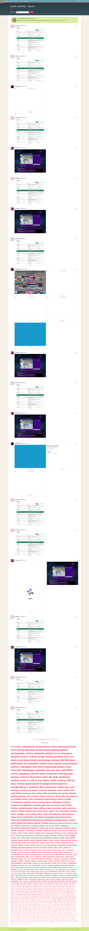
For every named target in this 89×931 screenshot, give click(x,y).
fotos (57, 916)
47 (46, 739)
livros (73, 884)
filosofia (38, 914)
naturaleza (71, 920)
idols (19, 916)
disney (37, 913)
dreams (40, 852)
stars (12, 873)
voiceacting (53, 906)
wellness (12, 904)
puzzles (44, 861)
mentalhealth (15, 854)
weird (13, 822)
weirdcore (47, 830)
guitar (51, 811)
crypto (26, 845)
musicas (35, 908)
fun (25, 763)
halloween (22, 900)
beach (70, 916)
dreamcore (44, 867)
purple (20, 898)
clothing (70, 833)
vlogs (30, 909)
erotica (73, 906)
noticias (34, 913)
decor (67, 910)
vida (50, 898)
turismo (22, 902)
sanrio (57, 805)
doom (58, 891)
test (29, 790)
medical (24, 896)
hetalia (73, 905)
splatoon (57, 859)
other (60, 847)
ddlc (56, 921)
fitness (13, 838)
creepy (68, 889)
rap (29, 859)
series (58, 796)
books (47, 749)
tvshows (57, 842)
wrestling (75, 875)
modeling (22, 897)
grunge (75, 881)
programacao (27, 901)
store (53, 886)
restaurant (28, 898)
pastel (53, 888)
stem (63, 916)
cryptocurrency (58, 914)
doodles (60, 910)
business (52, 790)
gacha (61, 904)
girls (56, 886)
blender (65, 867)
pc (56, 888)
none (67, 879)
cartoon (67, 857)
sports (58, 763)
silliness (42, 920)
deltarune (15, 820)
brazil (23, 901)
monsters (48, 896)
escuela (22, 891)
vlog (21, 883)
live (16, 909)
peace (41, 921)
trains (50, 888)
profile (65, 847)
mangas (44, 897)
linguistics (46, 852)
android (18, 886)
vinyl (22, 913)
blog (32, 749)
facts (11, 917)
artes (26, 891)
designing (54, 881)
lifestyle (14, 808)
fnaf (46, 825)
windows (73, 859)
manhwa (57, 883)
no (11, 871)
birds (51, 840)
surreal (73, 902)
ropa (45, 896)
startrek (51, 910)
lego (43, 893)
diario (54, 920)
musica (24, 756)
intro (25, 859)
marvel (52, 854)
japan (43, 833)
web (63, 770)
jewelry (47, 879)
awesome (13, 884)
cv (26, 905)
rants (23, 904)
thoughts (33, 828)
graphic (58, 879)
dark (69, 871)
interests (43, 847)
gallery (56, 865)
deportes (42, 870)
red (36, 920)
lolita (44, 886)
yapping (51, 901)
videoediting (26, 893)
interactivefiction (62, 917)
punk (52, 796)
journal (63, 783)
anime (54, 746)
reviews (71, 820)
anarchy (45, 908)
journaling (52, 793)
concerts (45, 906)
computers (52, 773)
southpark (28, 894)
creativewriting (13, 913)
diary (42, 773)
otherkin (47, 898)
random (15, 780)
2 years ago (76, 25)
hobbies (41, 825)
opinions (38, 921)
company (39, 910)
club (28, 921)
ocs (72, 756)
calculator (31, 914)
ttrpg (57, 817)
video (45, 776)
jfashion (13, 870)
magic (37, 833)
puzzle (19, 852)
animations (38, 857)
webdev (27, 886)
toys (63, 854)
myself (68, 870)
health (66, 790)
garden (24, 905)
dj (72, 888)
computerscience (68, 891)
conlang (43, 909)
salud (54, 894)
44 (41, 739)
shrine (75, 873)
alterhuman (39, 905)
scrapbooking (29, 902)
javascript (21, 822)
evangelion (46, 916)
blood (43, 914)
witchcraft (34, 842)
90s (63, 796)
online (36, 870)
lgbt (43, 805)
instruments (31, 917)
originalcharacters (65, 823)
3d (12, 799)
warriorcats (56, 893)
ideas (74, 896)
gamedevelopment (25, 847)
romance (49, 850)
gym (47, 854)
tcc (38, 897)
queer (28, 783)
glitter (26, 912)
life (48, 770)
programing (49, 766)
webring (19, 921)
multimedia (46, 891)
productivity (51, 920)
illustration (35, 776)
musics (58, 912)
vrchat (14, 916)
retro (58, 770)
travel (68, 766)
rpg (34, 811)
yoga (17, 889)
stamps (44, 857)
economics (27, 897)
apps (12, 857)
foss (61, 906)
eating (44, 900)
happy (26, 921)
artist (34, 802)
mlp (75, 833)
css (52, 805)
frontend (27, 920)
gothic (40, 854)
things (74, 883)
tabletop (41, 896)
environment (14, 888)
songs (30, 877)
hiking (57, 857)
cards (16, 908)
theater (57, 884)
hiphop (41, 873)
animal (32, 912)
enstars (67, 901)
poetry (14, 760)
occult (45, 845)
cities (54, 921)
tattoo (52, 905)
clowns (59, 886)
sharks (52, 884)
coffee (42, 828)
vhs (72, 897)
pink (70, 773)
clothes (73, 811)
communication (66, 912)
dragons (51, 865)
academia (74, 898)
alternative (29, 835)
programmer (34, 891)
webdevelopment (17, 863)
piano (60, 867)
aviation (20, 904)
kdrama (15, 897)
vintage (44, 822)
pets (46, 828)
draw (39, 888)
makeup (41, 802)
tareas (30, 923)
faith (66, 920)
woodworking (51, 921)
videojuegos (28, 770)
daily (24, 912)
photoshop (15, 923)
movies (39, 749)
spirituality (26, 825)
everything (39, 817)
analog (19, 897)
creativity (36, 805)
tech (35, 766)
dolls (56, 847)
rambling (69, 917)
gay (12, 825)
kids (46, 909)
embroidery (17, 917)
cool (57, 811)
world (31, 897)
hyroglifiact (17, 86)
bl (48, 871)
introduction (36, 865)
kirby (14, 900)
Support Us (25, 1)
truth (64, 908)
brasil (63, 879)
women (37, 902)
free (37, 859)
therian (67, 893)
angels (66, 897)
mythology (63, 865)
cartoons (24, 776)
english (20, 859)
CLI (60, 929)
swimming (58, 894)
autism (50, 847)
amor (53, 870)
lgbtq (64, 808)
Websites (7, 1)
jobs (16, 921)
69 (53, 739)
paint (18, 923)
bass (23, 917)
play (63, 909)
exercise (26, 917)
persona (75, 891)
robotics (52, 879)
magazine (65, 904)
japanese (65, 842)
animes (33, 845)
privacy (25, 875)
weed (24, 894)
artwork (57, 897)
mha (55, 916)
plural (32, 900)
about (45, 840)
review (12, 910)
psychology (50, 799)
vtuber (57, 825)
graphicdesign (25, 808)
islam (28, 917)
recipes (28, 871)
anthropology (60, 901)
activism (42, 877)
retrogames (56, 902)
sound (55, 896)
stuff (13, 793)
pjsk (38, 871)
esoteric (52, 908)
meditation (41, 913)
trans (48, 808)
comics (29, 753)
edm (52, 897)
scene (19, 817)
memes (21, 783)
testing (20, 840)
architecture (30, 830)
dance (48, 802)
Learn (20, 1)
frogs (65, 902)
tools (24, 883)
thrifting (58, 898)
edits (61, 921)
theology (16, 904)
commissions (17, 802)
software (66, 802)
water (16, 905)
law (16, 873)
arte (63, 753)
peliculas (51, 857)
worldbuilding (18, 787)
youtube (63, 773)
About (53, 929)
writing (20, 749)
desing (21, 917)
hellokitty (16, 883)
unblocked (35, 889)
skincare (13, 894)
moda (20, 833)
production (55, 877)
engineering (26, 820)
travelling (44, 881)
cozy (69, 883)
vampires (33, 850)
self (45, 921)
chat (18, 838)
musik (18, 920)
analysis (35, 900)
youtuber (48, 913)
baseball (18, 891)
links (21, 867)
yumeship (60, 889)
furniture (20, 906)
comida (67, 799)
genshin (13, 852)
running (30, 875)
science (15, 766)
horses (63, 888)
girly (43, 888)
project (55, 830)
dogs (55, 776)
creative (31, 833)
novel (31, 886)
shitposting (27, 904)
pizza (17, 867)
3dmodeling (61, 881)
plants (29, 811)
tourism (51, 900)
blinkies (14, 840)
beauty (30, 822)
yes (15, 896)
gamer (15, 893)
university (12, 906)
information (38, 835)
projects (14, 845)
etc (59, 793)
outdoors (25, 881)
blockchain (54, 910)
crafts (53, 780)
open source (16, 929)
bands (69, 897)
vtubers (46, 888)
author (41, 897)
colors (38, 898)
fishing (24, 898)
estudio (26, 909)
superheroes (68, 908)
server (53, 909)
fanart (45, 811)
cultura (52, 896)
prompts (59, 921)
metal (35, 808)
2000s (69, 770)
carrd (50, 867)
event (51, 893)
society (70, 906)
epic (61, 894)
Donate (57, 929)
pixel (24, 873)
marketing (57, 802)
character (20, 909)
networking (53, 904)
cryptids (49, 906)
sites (44, 904)
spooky (54, 917)
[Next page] (56, 739)
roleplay (20, 814)
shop (64, 833)
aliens (28, 857)
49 (49, 739)
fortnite (26, 867)
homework (37, 904)
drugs (49, 905)
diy (67, 796)
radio (66, 835)
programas (13, 898)
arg (39, 780)
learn (12, 900)
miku (64, 893)
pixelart (27, 802)
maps (12, 897)
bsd (54, 897)
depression (57, 904)
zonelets (68, 875)
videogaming (43, 901)
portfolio (58, 756)
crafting (60, 835)
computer (21, 830)
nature (50, 763)
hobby (55, 867)
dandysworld (30, 910)
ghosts (41, 906)
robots (59, 863)
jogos (75, 854)
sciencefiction (42, 902)
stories (65, 793)
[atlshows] (12, 26)
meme (33, 859)
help (65, 889)
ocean (21, 870)
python (63, 861)
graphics (73, 796)
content (75, 909)
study (65, 820)
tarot (22, 854)
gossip (67, 917)
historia (61, 884)
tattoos (12, 896)
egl (38, 900)
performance (67, 909)
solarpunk (44, 913)
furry (66, 756)
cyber (29, 891)
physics (56, 838)
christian (32, 901)
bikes (12, 912)
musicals (71, 865)
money (74, 840)
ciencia (30, 920)
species (21, 912)
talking (26, 906)
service (63, 900)
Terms (73, 929)
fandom (54, 783)
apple (24, 913)
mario (63, 886)
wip (28, 842)
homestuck (39, 799)
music (18, 746)
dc (16, 894)
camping (63, 910)
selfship (39, 909)
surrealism (73, 894)
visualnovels (26, 852)
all (70, 847)
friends (14, 811)
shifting (45, 920)
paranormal (55, 873)
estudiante (61, 902)
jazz (71, 886)
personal (71, 746)
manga (40, 756)
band (72, 842)
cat (47, 796)
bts (49, 881)
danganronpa (31, 873)
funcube (17, 147)
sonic (13, 814)
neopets (16, 920)
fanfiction (42, 790)
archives (61, 908)
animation (39, 753)
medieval (55, 900)
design (49, 753)
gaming (55, 749)
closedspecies (68, 905)
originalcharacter (69, 913)
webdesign (25, 828)
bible (26, 900)
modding (27, 861)
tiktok (17, 896)
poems (39, 850)
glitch (23, 906)
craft (37, 873)
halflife (43, 921)
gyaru (62, 857)
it (38, 828)
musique (34, 914)
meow (42, 871)
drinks (47, 921)
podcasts (48, 897)
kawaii (35, 783)
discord (65, 830)
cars (72, 787)
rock (27, 814)
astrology (33, 854)
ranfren (12, 923)
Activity (16, 1)
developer (49, 859)
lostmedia (45, 912)
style (23, 871)
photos (37, 822)
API (66, 929)
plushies (40, 875)
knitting (26, 850)
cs (31, 913)
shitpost (17, 912)
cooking (61, 780)
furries (39, 845)
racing (47, 900)
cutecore (26, 793)
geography (73, 877)
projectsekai (21, 923)
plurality (25, 889)
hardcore (62, 898)
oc (28, 780)
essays (55, 852)
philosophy (17, 763)
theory (73, 908)
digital (26, 840)
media (60, 787)
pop (23, 888)
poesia (48, 904)
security (15, 871)
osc (26, 865)
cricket (29, 900)
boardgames (66, 877)
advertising (38, 917)
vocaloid (23, 790)
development (68, 814)
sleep (69, 845)
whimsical (60, 916)
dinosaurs (69, 881)
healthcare (33, 898)
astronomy (34, 838)
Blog (63, 929)
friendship (13, 901)
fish (54, 850)
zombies (57, 920)
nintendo (53, 835)
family (50, 861)
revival (27, 914)
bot (57, 910)
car (12, 883)
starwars (20, 888)
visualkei (41, 917)
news (59, 790)
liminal (58, 905)
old (25, 888)
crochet (34, 796)
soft (32, 908)
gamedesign (27, 863)
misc (39, 886)
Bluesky (25, 929)
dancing (58, 854)
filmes (39, 881)
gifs (45, 871)
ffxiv (20, 877)
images (67, 888)
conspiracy (72, 900)
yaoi (52, 842)
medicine (42, 859)
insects (35, 893)
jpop (70, 884)
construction (55, 889)
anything (63, 840)
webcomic (51, 787)
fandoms (39, 830)
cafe (47, 886)
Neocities (11, 929)
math (72, 790)
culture (39, 793)
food (13, 749)
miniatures (31, 921)
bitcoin (50, 894)
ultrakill (14, 912)
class (49, 914)
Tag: (12, 11)
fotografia (54, 875)
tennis (71, 901)
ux (31, 909)
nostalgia (45, 783)
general (46, 902)
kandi (37, 894)
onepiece (12, 908)
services (13, 891)
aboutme (72, 808)
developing (63, 920)
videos (45, 780)
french (76, 908)
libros (21, 850)
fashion (64, 749)
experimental (70, 838)
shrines (19, 908)
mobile (67, 906)
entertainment (54, 814)
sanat (69, 910)
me (21, 805)
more (49, 916)
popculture (48, 863)
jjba (36, 906)
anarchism (29, 884)
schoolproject (30, 905)
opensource (37, 896)
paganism (38, 916)
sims (41, 914)
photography (18, 753)
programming (43, 746)
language (49, 833)
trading (39, 893)
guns (56, 909)
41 (36, 739)
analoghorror (62, 905)
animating (63, 914)
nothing (57, 840)
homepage (54, 898)
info (69, 840)
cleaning (69, 898)
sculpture (18, 900)
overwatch (73, 916)
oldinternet (59, 913)
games (62, 746)
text (35, 901)
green (44, 894)
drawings (14, 859)
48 (48, 739)
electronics (66, 817)
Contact (77, 929)
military (22, 914)
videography (42, 889)
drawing (15, 756)
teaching (14, 865)
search (41, 900)
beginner (60, 920)
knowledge (67, 900)
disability (42, 916)
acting (12, 886)
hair (64, 901)
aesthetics (48, 820)
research (42, 842)
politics (61, 766)
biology (67, 828)
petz (34, 904)
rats (25, 902)
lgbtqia (33, 894)
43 (39, 739)
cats (27, 749)
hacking (34, 825)
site (48, 842)
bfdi (61, 873)
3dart (64, 906)
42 (37, 739)
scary (20, 901)
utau (16, 877)
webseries (75, 901)
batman (59, 909)
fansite (73, 871)
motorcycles (34, 920)
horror (56, 753)
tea (21, 886)
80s (41, 886)
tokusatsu (69, 921)
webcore (17, 825)
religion (21, 811)
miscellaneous (75, 920)
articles (34, 910)
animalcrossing (57, 917)
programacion (70, 763)
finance (36, 847)
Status (69, 929)
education (33, 763)
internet (70, 780)
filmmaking (32, 879)
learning (15, 790)
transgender (68, 852)
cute (21, 760)
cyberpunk (53, 823)
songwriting (18, 914)
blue (20, 881)
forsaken (47, 910)
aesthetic (34, 787)
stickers (41, 884)
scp (21, 916)
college (59, 888)
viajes (72, 914)
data (63, 871)
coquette (20, 861)
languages (50, 817)
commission (75, 913)
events (63, 850)
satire (25, 914)
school (14, 773)
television (14, 850)
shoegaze (26, 910)
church (65, 913)
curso (41, 904)
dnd (48, 805)
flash (12, 893)
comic (23, 780)
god (50, 884)
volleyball (20, 879)
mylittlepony (13, 909)
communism (61, 875)
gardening (64, 776)
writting (41, 898)
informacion (55, 912)
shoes (66, 898)
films (42, 787)
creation (38, 901)
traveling (73, 870)
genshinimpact (45, 905)
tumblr (61, 891)
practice (22, 910)
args (24, 886)
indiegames (47, 873)
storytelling (15, 828)
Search (11, 1)
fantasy (15, 776)
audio (59, 871)
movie (25, 833)
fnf (31, 867)
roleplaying (62, 870)
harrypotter (74, 904)
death (71, 879)
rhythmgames (28, 913)
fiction (19, 793)
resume (27, 854)
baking (14, 796)
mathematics (72, 863)
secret (66, 921)
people (28, 896)
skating (21, 889)
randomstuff (34, 916)
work (44, 850)
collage (39, 879)
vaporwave (25, 838)
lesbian (35, 883)
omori (66, 883)
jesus (50, 886)
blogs (75, 823)
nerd (61, 893)
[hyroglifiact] (12, 87)
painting (22, 796)
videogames (28, 746)
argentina (34, 921)
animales (20, 893)
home (12, 875)
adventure (36, 867)
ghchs (13, 867)
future (12, 916)
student (41, 883)
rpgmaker (57, 908)
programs (15, 910)
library (34, 902)
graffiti (31, 904)
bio (68, 861)
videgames (12, 921)
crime (74, 914)
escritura (71, 909)
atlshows (17, 25)
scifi (28, 796)
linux (13, 783)
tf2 (60, 877)
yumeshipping (68, 914)
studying (48, 870)
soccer (52, 828)
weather (47, 894)
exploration (45, 917)
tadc (20, 920)
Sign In (84, 1)
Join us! (64, 20)
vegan (51, 917)
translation (40, 891)
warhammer (24, 920)
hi (30, 896)
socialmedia (33, 881)
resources (21, 865)
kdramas (69, 904)
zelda (67, 916)
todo (11, 914)
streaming (64, 811)
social (51, 825)
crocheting (20, 905)
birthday (14, 861)
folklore (41, 908)
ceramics (12, 905)
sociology (66, 896)
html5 (74, 845)
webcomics (37, 820)
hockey (17, 898)
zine (29, 865)
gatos (62, 838)
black (76, 916)
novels (70, 867)
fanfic (67, 854)
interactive (36, 863)
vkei (20, 871)
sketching (71, 896)
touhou (64, 863)
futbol (61, 852)
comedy (58, 820)
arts (33, 793)
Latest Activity (17, 6)
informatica (20, 835)
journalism (56, 861)
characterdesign (29, 870)
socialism (68, 894)
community (28, 817)
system (34, 852)
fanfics (29, 908)
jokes (63, 921)
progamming (15, 881)
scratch (35, 886)
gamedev (41, 770)
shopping (58, 833)
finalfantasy (12, 920)
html (40, 766)
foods (20, 875)
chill (44, 898)
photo (59, 850)
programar (47, 893)
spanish (33, 871)
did (46, 904)
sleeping (14, 847)
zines (13, 817)
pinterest (49, 877)
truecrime (62, 896)
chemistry (66, 884)
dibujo (29, 912)
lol (63, 873)
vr (52, 852)
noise (35, 875)
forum (40, 894)
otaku (50, 902)
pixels (54, 863)
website (72, 793)
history (34, 760)
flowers (74, 828)
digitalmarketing (14, 902)
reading (49, 756)
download (25, 923)
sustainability (69, 902)
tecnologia (52, 845)
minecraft (16, 770)
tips (68, 920)
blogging (23, 773)
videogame (26, 766)
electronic (45, 884)
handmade (43, 910)
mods (55, 905)
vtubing (52, 916)
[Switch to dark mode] (87, 1)
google (30, 916)
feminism (25, 877)
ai (36, 780)
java (58, 896)
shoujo (42, 912)
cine (56, 870)
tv (27, 787)
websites (39, 840)
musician (22, 921)
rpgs (43, 879)
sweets (61, 912)
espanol (48, 917)
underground (18, 913)
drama (33, 896)
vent (62, 883)
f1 (14, 886)
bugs (24, 842)
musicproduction (24, 908)
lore (59, 830)
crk (36, 910)
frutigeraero (62, 845)
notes (39, 908)
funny (39, 811)
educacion (59, 828)
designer (39, 920)
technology (45, 760)
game (69, 753)
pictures (13, 879)
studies (48, 920)
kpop (26, 760)
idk (50, 776)
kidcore (16, 901)
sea (27, 923)
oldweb (14, 830)
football (17, 799)
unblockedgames (25, 916)
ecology (72, 889)
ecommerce (35, 884)
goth (31, 799)
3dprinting (19, 894)
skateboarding (20, 857)
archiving (75, 921)
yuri (31, 857)
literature (70, 760)
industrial (46, 914)
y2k (32, 780)
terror (48, 901)
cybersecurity (16, 842)
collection (30, 889)
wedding (59, 900)
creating (33, 906)
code (45, 814)
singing (72, 835)
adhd (62, 913)
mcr (71, 888)
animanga (35, 897)
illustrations (35, 909)
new (76, 914)
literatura (30, 883)
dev (45, 883)
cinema (42, 796)
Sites (11, 9)
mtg (61, 909)
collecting (70, 850)
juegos (32, 840)
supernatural (53, 891)
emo (67, 787)
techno (64, 894)
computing (29, 888)
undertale (73, 830)
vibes (70, 912)
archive (59, 799)
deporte (67, 886)
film (62, 760)
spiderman (50, 909)
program (15, 805)
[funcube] (12, 148)
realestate (35, 888)
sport (63, 805)
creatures (72, 917)
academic (58, 906)
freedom (75, 897)
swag (16, 875)
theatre (21, 845)
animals (55, 760)
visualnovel (62, 897)
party (17, 916)
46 (44, 739)
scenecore (36, 877)
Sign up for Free (78, 1)
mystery (34, 861)
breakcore (47, 875)
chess (39, 861)
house (65, 916)
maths (17, 884)
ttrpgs (46, 835)
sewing (33, 814)
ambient (19, 902)
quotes (16, 906)
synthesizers (53, 914)
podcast (25, 879)
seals (23, 909)
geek (34, 912)
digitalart (27, 805)
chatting (20, 896)
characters (57, 808)
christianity (68, 873)
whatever (13, 889)
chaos (49, 912)
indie (69, 805)
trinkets (31, 893)
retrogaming (48, 889)
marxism (14, 917)
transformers (23, 884)
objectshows (53, 871)
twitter (35, 917)
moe (51, 913)
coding (32, 756)
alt (66, 871)
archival (72, 921)
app (72, 857)
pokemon (34, 773)
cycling (29, 906)
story (39, 814)
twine (74, 886)
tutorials (49, 908)
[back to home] (2, 1)
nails (53, 902)
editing (42, 808)
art (12, 746)
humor (45, 865)
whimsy (72, 861)
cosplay (14, 833)
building (34, 905)
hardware (72, 893)
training (14, 914)
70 (54, 739)
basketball (64, 825)
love (52, 770)
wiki (44, 854)
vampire (19, 910)
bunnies (19, 873)
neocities (37, 912)
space (35, 790)
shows (25, 799)
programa (55, 901)
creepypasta (64, 859)
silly (45, 793)
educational (50, 883)
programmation (73, 910)
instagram (54, 913)
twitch (13, 877)
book (13, 835)
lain (71, 854)
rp (18, 870)
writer (39, 906)
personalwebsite (45, 838)
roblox (42, 763)
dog (42, 863)
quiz (51, 912)
